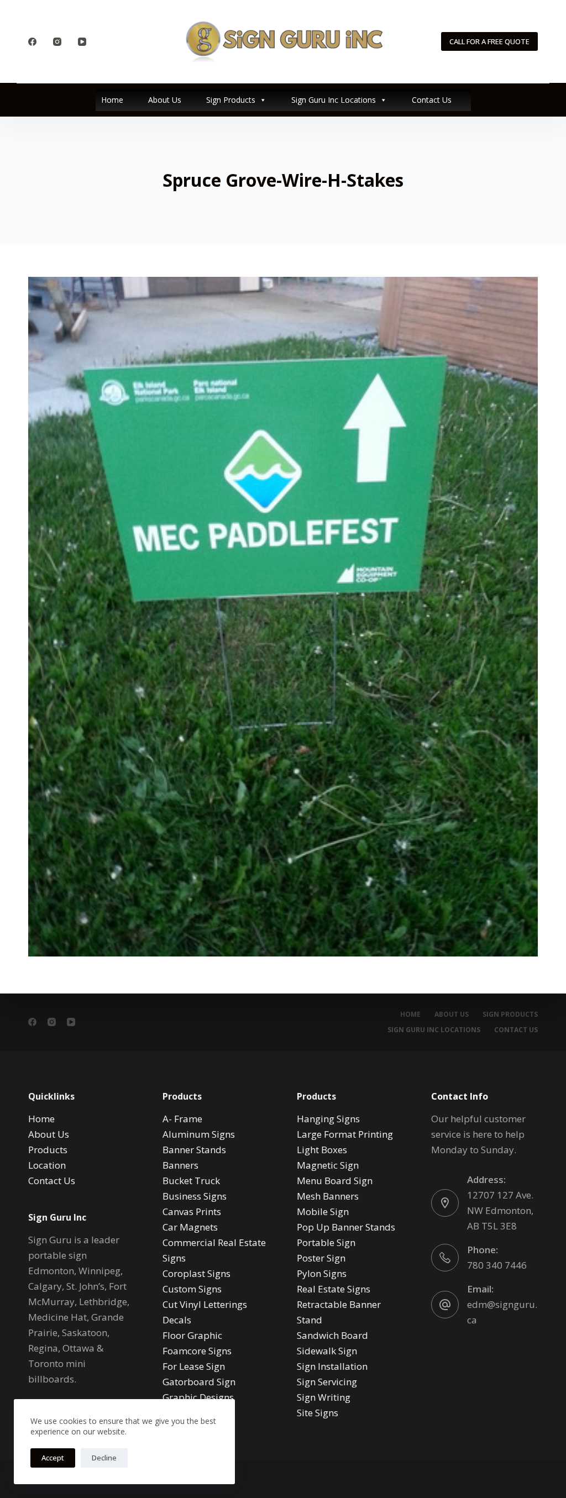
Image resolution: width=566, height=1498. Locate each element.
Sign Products (230, 99)
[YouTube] (82, 42)
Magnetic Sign (328, 1165)
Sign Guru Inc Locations (333, 99)
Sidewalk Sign (327, 1350)
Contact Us (432, 99)
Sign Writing (323, 1397)
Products (47, 1149)
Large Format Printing (345, 1134)
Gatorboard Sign (199, 1381)
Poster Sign (321, 1258)
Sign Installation (332, 1366)
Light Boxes (322, 1149)
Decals (177, 1319)
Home (112, 99)
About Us (164, 99)
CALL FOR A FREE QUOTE (489, 41)
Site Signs (317, 1412)
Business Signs (195, 1196)
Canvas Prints (192, 1211)
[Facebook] (32, 42)
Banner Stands (194, 1149)
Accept (52, 1458)
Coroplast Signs (196, 1273)
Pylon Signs (322, 1273)
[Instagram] (57, 42)
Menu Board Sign (335, 1180)
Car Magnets (190, 1227)
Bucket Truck (191, 1180)
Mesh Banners (328, 1196)
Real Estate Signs (333, 1289)
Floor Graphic (192, 1335)
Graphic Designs (198, 1397)
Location (47, 1165)
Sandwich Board (332, 1335)
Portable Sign (326, 1242)
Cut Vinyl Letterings (205, 1304)
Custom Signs (192, 1289)
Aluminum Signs (199, 1134)
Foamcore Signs (197, 1350)
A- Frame (182, 1118)
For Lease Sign (194, 1366)
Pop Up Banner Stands (346, 1227)
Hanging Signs (328, 1118)
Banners (180, 1165)
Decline (104, 1458)
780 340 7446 (497, 1265)
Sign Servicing (327, 1381)
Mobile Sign (323, 1211)
